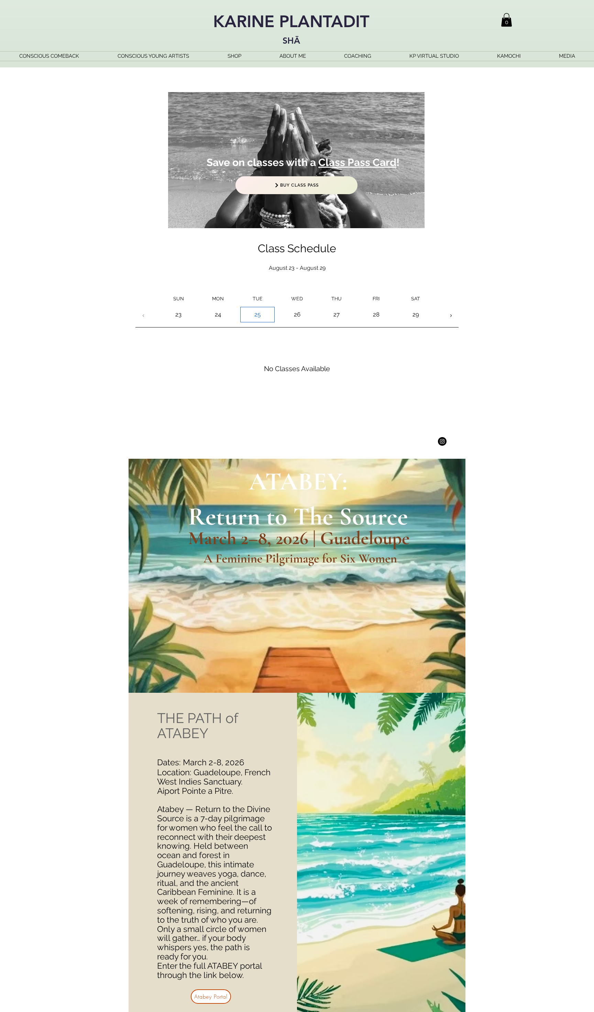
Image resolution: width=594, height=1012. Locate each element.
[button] (506, 19)
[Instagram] (442, 441)
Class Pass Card (357, 162)
